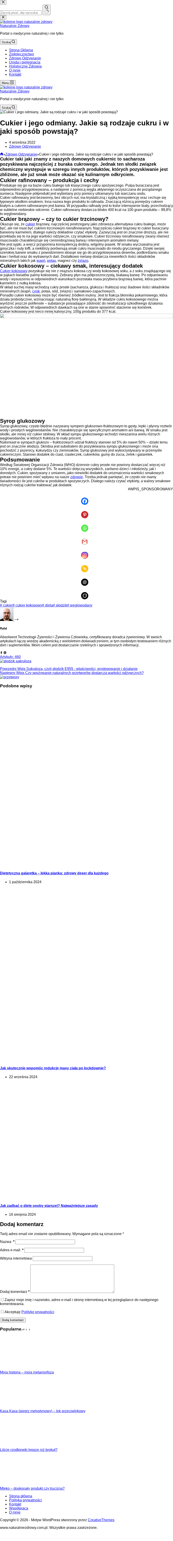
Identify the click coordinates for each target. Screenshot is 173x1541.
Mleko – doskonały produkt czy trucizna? (32, 1488)
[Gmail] (86, 538)
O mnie (14, 70)
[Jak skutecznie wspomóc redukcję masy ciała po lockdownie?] (86, 1059)
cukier (30, 224)
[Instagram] (86, 552)
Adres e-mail (11, 1250)
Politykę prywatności (37, 1312)
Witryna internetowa (16, 1258)
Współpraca (18, 1508)
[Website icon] (5, 653)
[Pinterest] (86, 511)
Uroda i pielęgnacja (24, 62)
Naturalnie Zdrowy (15, 26)
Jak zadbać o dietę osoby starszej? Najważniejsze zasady (49, 1206)
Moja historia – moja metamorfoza (27, 1372)
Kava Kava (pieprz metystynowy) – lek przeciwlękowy (42, 1411)
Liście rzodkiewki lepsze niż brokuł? (28, 1450)
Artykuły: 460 (10, 657)
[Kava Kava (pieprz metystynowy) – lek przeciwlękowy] (17, 1407)
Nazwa (7, 1242)
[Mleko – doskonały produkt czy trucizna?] (17, 1484)
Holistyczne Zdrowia (25, 66)
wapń (40, 260)
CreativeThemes (101, 1520)
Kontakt (15, 74)
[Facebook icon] (1, 653)
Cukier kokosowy (13, 271)
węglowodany (79, 605)
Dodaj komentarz (15, 1292)
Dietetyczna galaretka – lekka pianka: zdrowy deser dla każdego (54, 873)
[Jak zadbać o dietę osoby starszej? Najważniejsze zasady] (86, 1197)
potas (51, 260)
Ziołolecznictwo (21, 54)
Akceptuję (29, 1312)
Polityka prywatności (25, 1500)
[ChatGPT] (86, 579)
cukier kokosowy (27, 605)
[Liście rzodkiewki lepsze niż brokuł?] (17, 1446)
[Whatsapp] (86, 525)
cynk (36, 291)
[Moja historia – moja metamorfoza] (17, 1368)
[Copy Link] (86, 565)
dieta (47, 605)
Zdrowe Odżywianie (25, 58)
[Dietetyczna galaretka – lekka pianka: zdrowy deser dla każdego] (86, 864)
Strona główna (20, 1496)
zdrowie (76, 477)
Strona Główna (21, 50)
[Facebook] (86, 498)
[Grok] (86, 592)
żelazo (83, 260)
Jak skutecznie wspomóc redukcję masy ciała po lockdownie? (53, 1068)
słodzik (60, 605)
